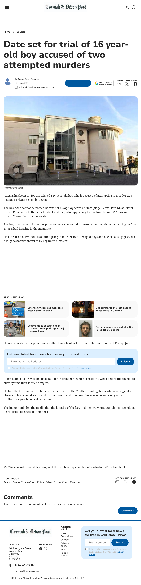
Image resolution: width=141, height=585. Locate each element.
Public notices (65, 554)
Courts (21, 32)
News (7, 32)
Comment (127, 510)
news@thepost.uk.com (27, 571)
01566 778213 (27, 565)
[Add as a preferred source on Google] (103, 83)
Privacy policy (65, 545)
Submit (125, 361)
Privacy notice (84, 368)
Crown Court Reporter (29, 79)
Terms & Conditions (67, 535)
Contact (65, 539)
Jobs (63, 549)
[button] (7, 7)
